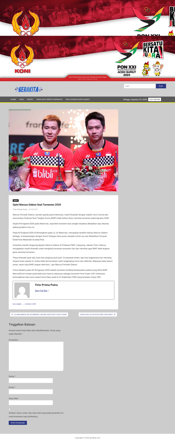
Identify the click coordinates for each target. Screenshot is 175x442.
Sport (30, 99)
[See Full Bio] (48, 291)
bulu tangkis (17, 304)
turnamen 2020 (30, 304)
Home (13, 99)
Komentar (14, 340)
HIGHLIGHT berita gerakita (49, 99)
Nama (12, 376)
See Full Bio (41, 290)
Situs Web (13, 398)
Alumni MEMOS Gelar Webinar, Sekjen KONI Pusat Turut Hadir (40, 314)
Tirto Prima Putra (20, 209)
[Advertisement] (77, 18)
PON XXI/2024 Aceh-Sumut (78, 99)
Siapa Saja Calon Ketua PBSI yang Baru (96, 314)
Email (12, 387)
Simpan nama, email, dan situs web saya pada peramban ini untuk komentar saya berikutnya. (36, 414)
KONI (21, 99)
